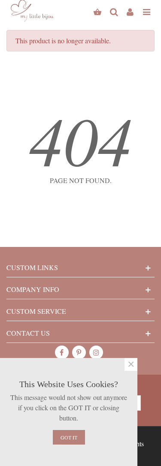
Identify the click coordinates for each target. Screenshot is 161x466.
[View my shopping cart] (97, 11)
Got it (69, 437)
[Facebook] (62, 352)
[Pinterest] (79, 352)
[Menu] (146, 11)
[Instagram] (96, 352)
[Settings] (130, 11)
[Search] (114, 11)
